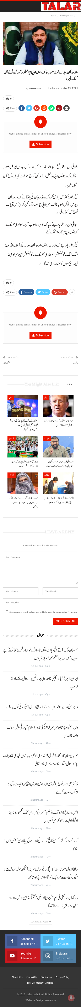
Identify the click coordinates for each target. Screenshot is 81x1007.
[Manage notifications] (71, 998)
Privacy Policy (62, 977)
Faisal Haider (50, 1000)
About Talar (17, 977)
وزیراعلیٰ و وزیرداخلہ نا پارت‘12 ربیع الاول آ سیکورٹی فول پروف (42, 707)
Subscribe (42, 144)
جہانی (45, 397)
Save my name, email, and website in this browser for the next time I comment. (43, 612)
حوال (10, 397)
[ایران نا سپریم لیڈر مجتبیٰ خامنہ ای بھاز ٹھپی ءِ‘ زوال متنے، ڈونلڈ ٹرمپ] (58, 406)
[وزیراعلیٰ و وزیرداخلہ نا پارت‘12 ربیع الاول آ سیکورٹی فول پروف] (22, 446)
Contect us (31, 977)
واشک (75, 363)
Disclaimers (46, 977)
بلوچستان (11, 438)
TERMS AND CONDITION (40, 983)
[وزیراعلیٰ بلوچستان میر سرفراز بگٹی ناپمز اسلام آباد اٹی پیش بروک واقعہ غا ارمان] (58, 446)
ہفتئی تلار (6, 363)
